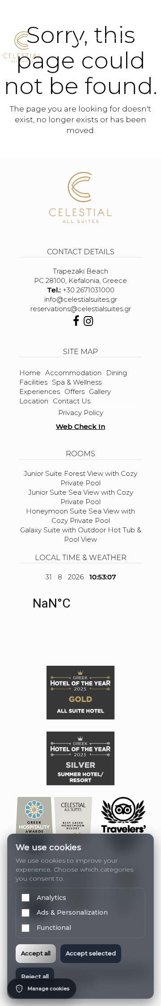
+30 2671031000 (88, 290)
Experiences (39, 391)
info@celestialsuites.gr (80, 299)
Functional (54, 928)
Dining (116, 372)
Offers (74, 391)
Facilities (33, 382)
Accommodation (73, 372)
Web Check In (80, 426)
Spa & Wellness (77, 382)
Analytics (51, 898)
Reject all (35, 976)
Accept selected (91, 953)
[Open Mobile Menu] (151, 46)
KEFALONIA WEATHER (80, 603)
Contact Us (71, 401)
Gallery (100, 391)
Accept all (36, 953)
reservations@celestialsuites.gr (80, 308)
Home (30, 372)
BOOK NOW (114, 44)
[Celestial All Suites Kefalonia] (22, 46)
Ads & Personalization (72, 912)
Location (33, 401)
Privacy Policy (80, 412)
